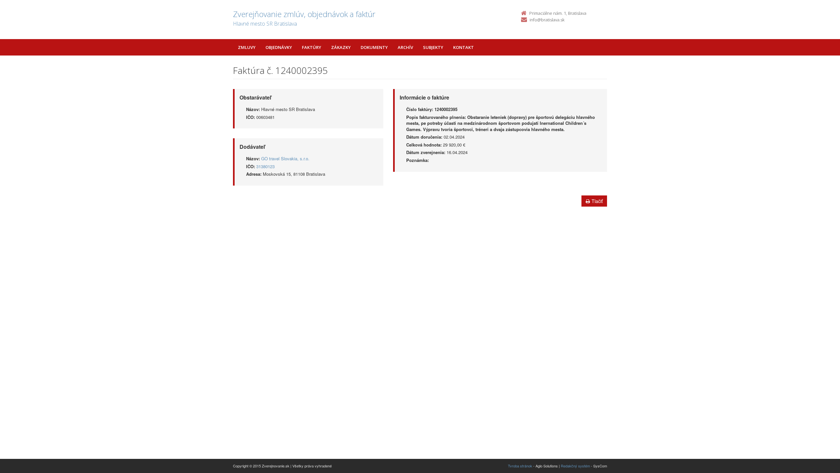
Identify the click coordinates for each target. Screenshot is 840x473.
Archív (405, 47)
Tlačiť (597, 201)
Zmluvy (247, 47)
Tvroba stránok (520, 465)
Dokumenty (374, 47)
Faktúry (311, 47)
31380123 (265, 166)
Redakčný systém (575, 465)
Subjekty (433, 47)
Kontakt (463, 47)
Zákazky (341, 47)
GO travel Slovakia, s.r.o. (285, 158)
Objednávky (278, 47)
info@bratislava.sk (547, 20)
